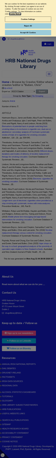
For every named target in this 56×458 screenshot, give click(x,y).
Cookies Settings (28, 19)
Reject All (28, 26)
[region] (28, 18)
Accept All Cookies (28, 33)
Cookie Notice (15, 14)
